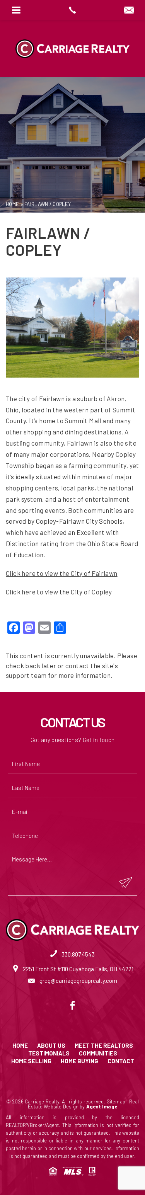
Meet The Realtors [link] (104, 1046)
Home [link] (20, 1046)
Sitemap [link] (116, 1101)
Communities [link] (98, 1053)
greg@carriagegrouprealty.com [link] (77, 980)
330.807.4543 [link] (77, 954)
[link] (72, 10)
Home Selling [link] (31, 1061)
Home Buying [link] (79, 1061)
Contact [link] (120, 1061)
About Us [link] (51, 1046)
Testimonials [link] (49, 1053)
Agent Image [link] (101, 1106)
